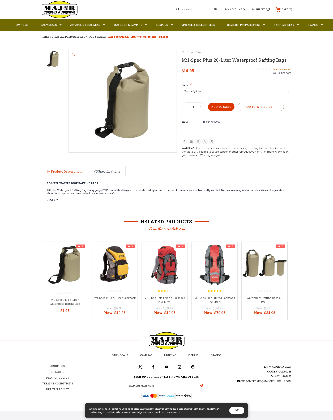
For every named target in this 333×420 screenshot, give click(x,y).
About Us (57, 366)
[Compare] (80, 266)
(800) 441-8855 (283, 376)
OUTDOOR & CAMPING (128, 25)
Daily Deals (48, 25)
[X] (205, 141)
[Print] (198, 141)
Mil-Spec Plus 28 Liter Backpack (115, 297)
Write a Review (282, 72)
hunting (170, 355)
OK (237, 410)
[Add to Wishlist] (80, 257)
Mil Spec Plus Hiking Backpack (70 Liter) (214, 299)
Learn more (172, 412)
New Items (21, 25)
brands (216, 355)
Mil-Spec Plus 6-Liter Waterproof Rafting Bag (65, 301)
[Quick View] (80, 248)
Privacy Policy (57, 377)
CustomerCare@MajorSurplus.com (265, 381)
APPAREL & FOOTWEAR (85, 25)
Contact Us (57, 372)
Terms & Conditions (57, 383)
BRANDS (313, 25)
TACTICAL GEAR (284, 25)
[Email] (191, 141)
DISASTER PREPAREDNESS (243, 25)
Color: (187, 85)
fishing (193, 355)
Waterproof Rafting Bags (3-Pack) (265, 299)
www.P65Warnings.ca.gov (204, 155)
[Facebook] (184, 141)
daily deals (120, 355)
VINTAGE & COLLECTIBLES (198, 25)
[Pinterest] (212, 141)
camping (146, 355)
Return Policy (57, 389)
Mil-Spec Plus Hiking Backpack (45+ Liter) (164, 299)
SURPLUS (162, 25)
